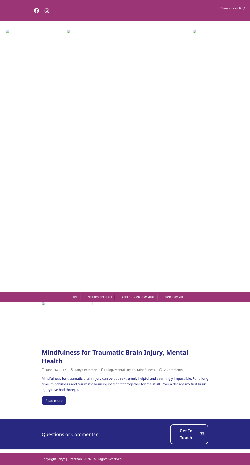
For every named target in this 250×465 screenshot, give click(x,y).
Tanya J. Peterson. (70, 459)
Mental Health (125, 370)
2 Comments (173, 370)
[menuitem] (72, 297)
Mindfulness (146, 370)
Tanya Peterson (86, 370)
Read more (54, 400)
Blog (109, 370)
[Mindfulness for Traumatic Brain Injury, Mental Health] (67, 323)
